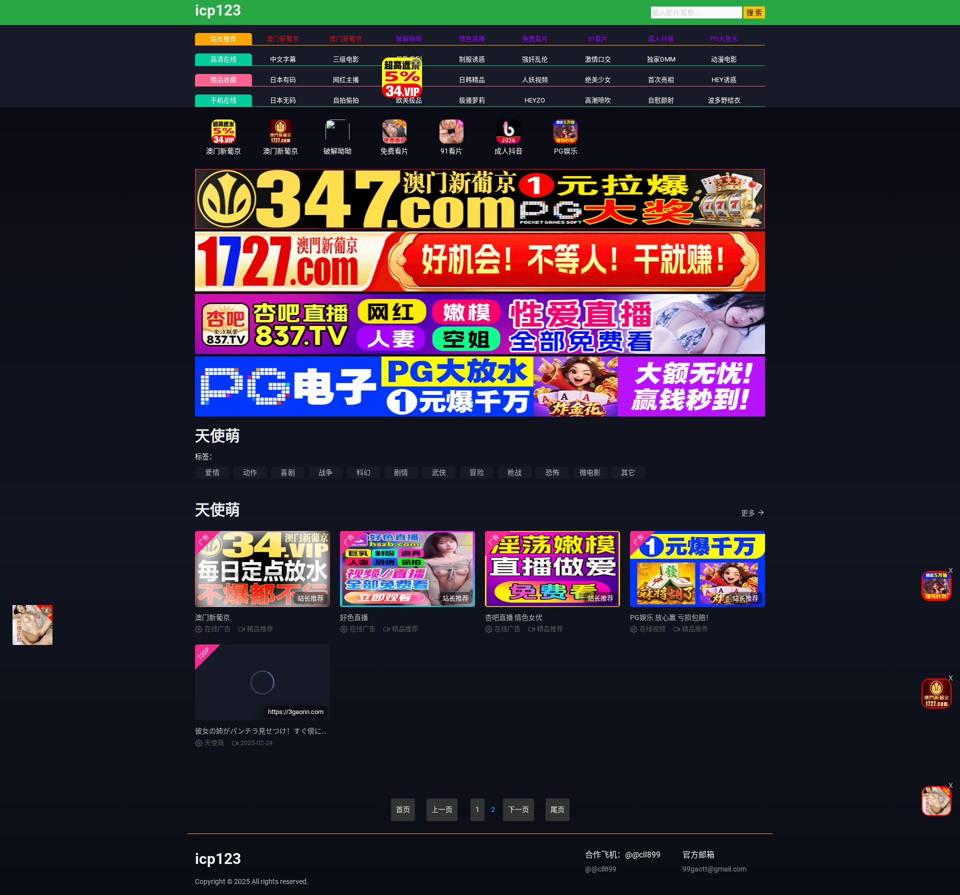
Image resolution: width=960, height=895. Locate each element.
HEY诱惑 (724, 80)
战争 (325, 472)
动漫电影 (724, 59)
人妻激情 (409, 80)
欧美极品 (409, 100)
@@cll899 (600, 869)
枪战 (515, 472)
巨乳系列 (409, 59)
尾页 (557, 810)
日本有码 (283, 80)
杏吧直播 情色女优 (513, 618)
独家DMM (661, 59)
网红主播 (346, 80)
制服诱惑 (472, 59)
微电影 (590, 472)
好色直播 (354, 618)
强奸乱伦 (535, 59)
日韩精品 (472, 80)
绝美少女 (598, 80)
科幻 (363, 472)
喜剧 (287, 472)
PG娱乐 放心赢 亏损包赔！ (671, 618)
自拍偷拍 (346, 100)
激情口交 (598, 59)
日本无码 (283, 100)
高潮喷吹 (598, 100)
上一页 (442, 810)
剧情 (401, 472)
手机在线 (223, 100)
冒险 (477, 472)
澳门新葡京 (212, 618)
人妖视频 (535, 80)
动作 (250, 472)
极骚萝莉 (472, 100)
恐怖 (553, 472)
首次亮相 (661, 80)
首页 (403, 810)
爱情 (212, 472)
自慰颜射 (661, 100)
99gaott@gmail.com (714, 869)
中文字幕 (283, 59)
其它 (628, 472)
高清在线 (223, 59)
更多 (748, 513)
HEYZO (534, 100)
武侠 (439, 472)
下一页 (518, 810)
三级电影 (346, 59)
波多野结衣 (724, 100)
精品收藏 (223, 80)
